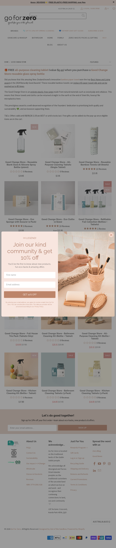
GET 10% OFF (30, 294)
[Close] (111, 235)
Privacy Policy (39, 306)
